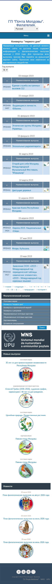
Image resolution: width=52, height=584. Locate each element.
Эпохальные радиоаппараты (26, 146)
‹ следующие (19, 287)
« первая (8, 287)
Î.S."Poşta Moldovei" (31, 579)
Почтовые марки (10, 301)
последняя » (42, 290)
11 (16, 290)
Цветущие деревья (21, 190)
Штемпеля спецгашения (14, 324)
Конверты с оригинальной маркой (17, 308)
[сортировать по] (7, 80)
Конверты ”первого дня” (13, 304)
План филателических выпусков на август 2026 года (26, 495)
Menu (26, 35)
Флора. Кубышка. (20, 248)
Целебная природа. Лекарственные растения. (26, 415)
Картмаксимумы (10, 320)
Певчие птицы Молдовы (26, 439)
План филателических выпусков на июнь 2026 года (26, 542)
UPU (48, 579)
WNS (43, 579)
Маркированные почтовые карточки (18, 314)
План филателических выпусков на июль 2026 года (26, 519)
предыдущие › (29, 290)
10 (12, 290)
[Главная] (26, 8)
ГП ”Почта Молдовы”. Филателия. (26, 23)
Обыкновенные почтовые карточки (18, 317)
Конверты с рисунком (12, 311)
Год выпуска (8, 67)
